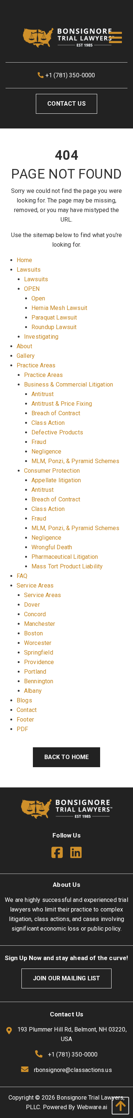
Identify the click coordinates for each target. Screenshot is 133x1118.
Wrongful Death (51, 547)
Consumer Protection (52, 470)
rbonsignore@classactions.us (73, 1069)
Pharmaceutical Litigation (64, 556)
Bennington (39, 681)
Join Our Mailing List (66, 978)
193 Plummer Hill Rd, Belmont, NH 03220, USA (71, 1034)
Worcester (37, 642)
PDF (22, 729)
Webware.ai (92, 1107)
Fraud (38, 441)
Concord (35, 614)
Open (38, 298)
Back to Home (66, 757)
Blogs (24, 700)
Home (25, 260)
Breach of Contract (55, 413)
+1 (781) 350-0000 (69, 75)
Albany (33, 690)
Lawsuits (29, 269)
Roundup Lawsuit (53, 327)
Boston (33, 633)
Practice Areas (36, 365)
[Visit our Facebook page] (60, 854)
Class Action (48, 422)
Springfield (38, 652)
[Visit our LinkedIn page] (75, 854)
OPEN (32, 288)
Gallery (26, 355)
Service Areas (35, 585)
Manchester (39, 623)
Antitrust (42, 394)
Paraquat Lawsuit (54, 317)
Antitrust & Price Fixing (61, 403)
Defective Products (57, 432)
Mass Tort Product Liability (67, 566)
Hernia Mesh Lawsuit (59, 307)
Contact (27, 709)
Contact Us (66, 103)
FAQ (22, 575)
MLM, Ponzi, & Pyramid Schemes (75, 461)
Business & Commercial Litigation (68, 384)
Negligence (46, 451)
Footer (25, 719)
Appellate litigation (56, 480)
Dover (32, 604)
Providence (39, 662)
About (24, 346)
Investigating (41, 336)
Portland (35, 671)
